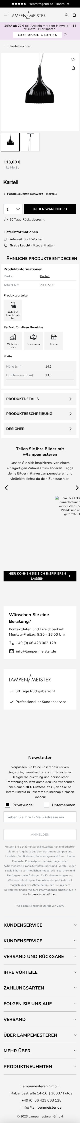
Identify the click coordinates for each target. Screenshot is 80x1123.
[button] (10, 142)
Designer (15, 428)
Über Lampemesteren (30, 1035)
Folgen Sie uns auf (28, 1004)
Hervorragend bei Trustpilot (49, 4)
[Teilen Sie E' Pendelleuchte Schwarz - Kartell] (73, 67)
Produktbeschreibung (29, 413)
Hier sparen (46, 29)
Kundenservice (23, 925)
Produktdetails (22, 398)
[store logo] (31, 15)
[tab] (40, 925)
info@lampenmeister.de (36, 651)
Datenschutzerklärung (42, 894)
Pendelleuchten (19, 46)
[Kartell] (26, 182)
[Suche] (66, 15)
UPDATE (37, 35)
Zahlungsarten (24, 988)
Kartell (45, 276)
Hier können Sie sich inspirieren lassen (37, 575)
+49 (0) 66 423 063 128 (36, 642)
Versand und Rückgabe (34, 956)
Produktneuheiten (28, 1066)
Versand (15, 1019)
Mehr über (17, 1051)
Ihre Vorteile (21, 972)
